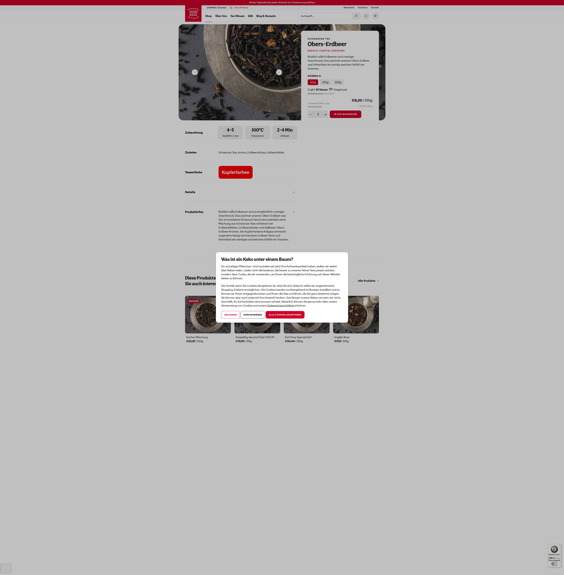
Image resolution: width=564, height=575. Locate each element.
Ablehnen (230, 314)
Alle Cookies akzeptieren (285, 314)
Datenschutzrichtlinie (280, 305)
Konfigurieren (253, 314)
